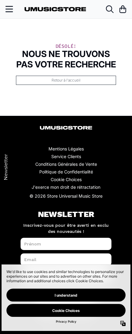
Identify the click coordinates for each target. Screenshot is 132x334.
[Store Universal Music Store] (55, 9)
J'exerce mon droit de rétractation (66, 187)
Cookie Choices (66, 179)
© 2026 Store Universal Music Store (66, 196)
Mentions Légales (66, 148)
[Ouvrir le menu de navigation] (9, 9)
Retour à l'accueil (66, 80)
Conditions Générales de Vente (66, 164)
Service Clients (66, 156)
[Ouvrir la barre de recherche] (109, 9)
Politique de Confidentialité (66, 171)
